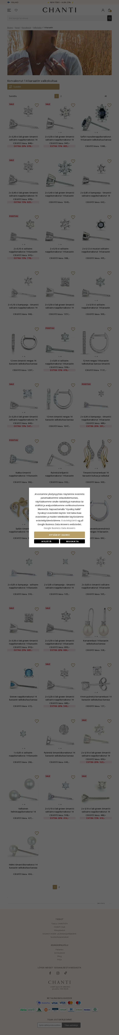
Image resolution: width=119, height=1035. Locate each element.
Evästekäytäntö (69, 520)
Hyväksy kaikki (59, 534)
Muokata (72, 541)
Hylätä (47, 541)
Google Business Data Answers (59, 528)
